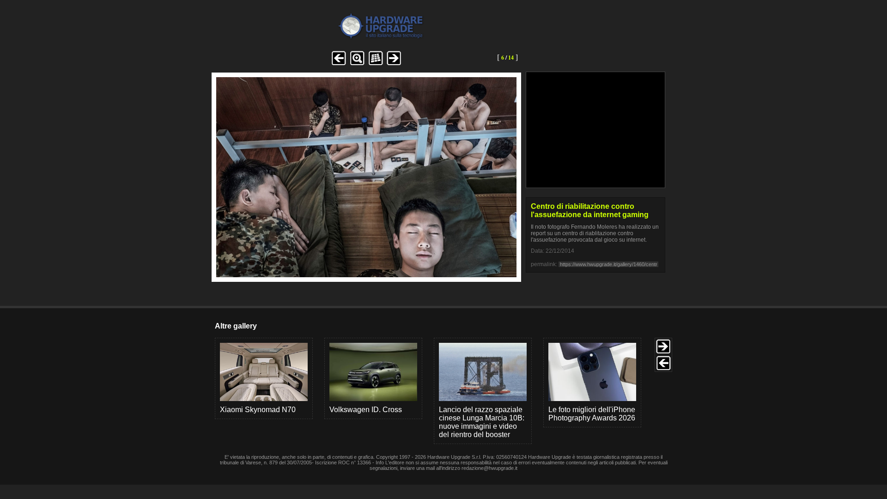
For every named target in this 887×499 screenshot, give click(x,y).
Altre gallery (236, 326)
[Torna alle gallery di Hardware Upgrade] (343, 38)
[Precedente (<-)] (338, 64)
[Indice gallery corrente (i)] (375, 64)
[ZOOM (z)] (357, 64)
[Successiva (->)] (394, 64)
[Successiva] (366, 275)
